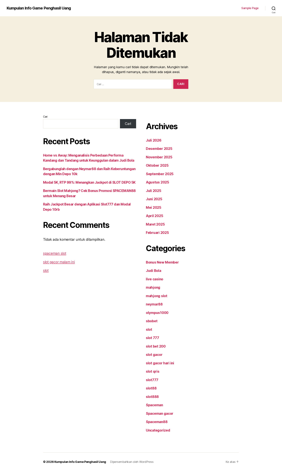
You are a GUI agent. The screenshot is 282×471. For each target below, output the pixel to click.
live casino (154, 279)
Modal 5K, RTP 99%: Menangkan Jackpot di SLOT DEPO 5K (89, 182)
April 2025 (154, 216)
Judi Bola (153, 271)
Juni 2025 (154, 199)
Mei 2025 (153, 207)
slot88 (151, 388)
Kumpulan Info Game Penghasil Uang (39, 8)
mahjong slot (156, 296)
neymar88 (154, 304)
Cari (45, 116)
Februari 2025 (157, 233)
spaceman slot (54, 253)
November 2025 (159, 157)
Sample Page (250, 8)
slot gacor (154, 355)
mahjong (153, 287)
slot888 (152, 397)
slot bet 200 (156, 346)
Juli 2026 (153, 140)
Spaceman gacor (159, 413)
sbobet (151, 321)
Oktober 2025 (157, 165)
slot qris (152, 371)
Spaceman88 (156, 422)
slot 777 (152, 338)
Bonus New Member (162, 262)
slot (46, 270)
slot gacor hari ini (160, 363)
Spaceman (154, 405)
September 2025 (159, 174)
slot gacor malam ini (59, 262)
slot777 (152, 380)
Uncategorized (158, 430)
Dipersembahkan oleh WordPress (131, 461)
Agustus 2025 (157, 182)
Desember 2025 (159, 149)
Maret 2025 (155, 224)
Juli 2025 (153, 191)
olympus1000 (157, 313)
